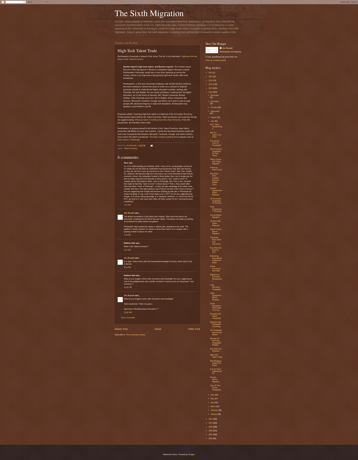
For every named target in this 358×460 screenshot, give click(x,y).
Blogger (192, 454)
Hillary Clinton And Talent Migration (215, 161)
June (213, 395)
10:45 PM (128, 312)
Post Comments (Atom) (135, 335)
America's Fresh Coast (216, 169)
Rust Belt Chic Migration (216, 350)
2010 (211, 423)
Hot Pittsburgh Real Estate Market (216, 332)
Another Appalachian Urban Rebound (216, 191)
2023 (211, 73)
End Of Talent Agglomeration (216, 371)
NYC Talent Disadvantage (216, 126)
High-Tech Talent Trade (216, 356)
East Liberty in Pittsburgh (129, 140)
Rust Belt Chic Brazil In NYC (216, 250)
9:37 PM (127, 250)
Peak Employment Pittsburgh (216, 209)
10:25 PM (128, 287)
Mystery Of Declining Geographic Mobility (215, 341)
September (215, 111)
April (213, 402)
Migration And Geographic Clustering (215, 324)
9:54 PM (127, 267)
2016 (211, 76)
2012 (211, 92)
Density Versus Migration (215, 379)
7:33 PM (127, 235)
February (214, 410)
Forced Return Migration (216, 216)
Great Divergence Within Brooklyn (215, 296)
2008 (211, 431)
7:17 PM (127, 205)
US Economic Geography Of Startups (216, 201)
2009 (211, 427)
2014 (211, 84)
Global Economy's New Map (215, 268)
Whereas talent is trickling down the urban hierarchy (158, 120)
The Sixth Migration (149, 12)
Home (158, 329)
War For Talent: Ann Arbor (215, 135)
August (214, 117)
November (215, 101)
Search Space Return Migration (216, 231)
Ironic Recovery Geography (215, 287)
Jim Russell (129, 213)
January (214, 414)
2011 (211, 419)
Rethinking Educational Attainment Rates (216, 259)
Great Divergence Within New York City (215, 306)
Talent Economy (130, 148)
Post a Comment (128, 318)
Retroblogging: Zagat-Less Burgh (216, 363)
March (213, 406)
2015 (211, 80)
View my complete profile (216, 60)
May (213, 399)
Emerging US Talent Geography (215, 316)
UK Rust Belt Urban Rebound (215, 223)
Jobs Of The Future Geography (215, 388)
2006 (211, 438)
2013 (211, 88)
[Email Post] (151, 145)
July (213, 121)
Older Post (194, 329)
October (214, 107)
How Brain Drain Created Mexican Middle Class (214, 179)
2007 (211, 435)
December (215, 95)
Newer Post (121, 329)
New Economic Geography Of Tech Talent (216, 152)
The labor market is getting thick (163, 137)
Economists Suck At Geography (215, 143)
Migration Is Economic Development (216, 278)
